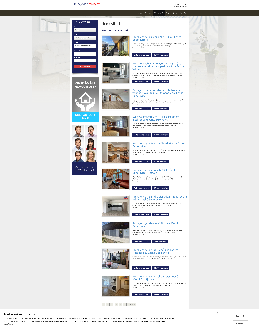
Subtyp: (76, 42)
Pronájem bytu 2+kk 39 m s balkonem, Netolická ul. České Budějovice (155, 251)
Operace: (77, 27)
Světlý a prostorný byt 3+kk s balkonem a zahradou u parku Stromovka (155, 118)
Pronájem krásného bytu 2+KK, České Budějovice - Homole (154, 171)
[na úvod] (87, 4)
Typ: (75, 35)
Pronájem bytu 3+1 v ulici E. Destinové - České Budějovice (155, 278)
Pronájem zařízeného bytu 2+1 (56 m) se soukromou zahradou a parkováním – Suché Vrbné (158, 66)
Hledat (86, 67)
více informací (8, 324)
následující (131, 304)
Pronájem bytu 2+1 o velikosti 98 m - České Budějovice (158, 145)
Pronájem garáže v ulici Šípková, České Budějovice (155, 225)
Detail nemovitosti (141, 55)
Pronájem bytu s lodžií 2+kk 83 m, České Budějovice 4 (156, 38)
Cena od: (77, 51)
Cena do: (77, 57)
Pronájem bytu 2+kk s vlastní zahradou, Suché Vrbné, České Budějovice (159, 198)
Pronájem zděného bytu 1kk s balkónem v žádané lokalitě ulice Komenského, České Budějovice (157, 93)
